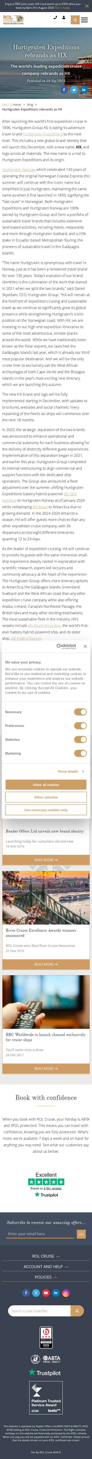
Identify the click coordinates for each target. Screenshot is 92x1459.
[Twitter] (74, 90)
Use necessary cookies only (46, 810)
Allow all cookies (46, 784)
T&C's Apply (62, 8)
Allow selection (46, 797)
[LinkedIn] (84, 90)
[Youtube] (46, 1293)
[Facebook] (64, 90)
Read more (43, 859)
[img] (46, 898)
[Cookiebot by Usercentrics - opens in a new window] (57, 646)
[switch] (80, 725)
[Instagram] (66, 1293)
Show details (68, 771)
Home (17, 104)
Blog (30, 104)
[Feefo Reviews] (46, 1397)
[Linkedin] (56, 1293)
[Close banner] (85, 646)
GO (81, 1234)
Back (6, 104)
